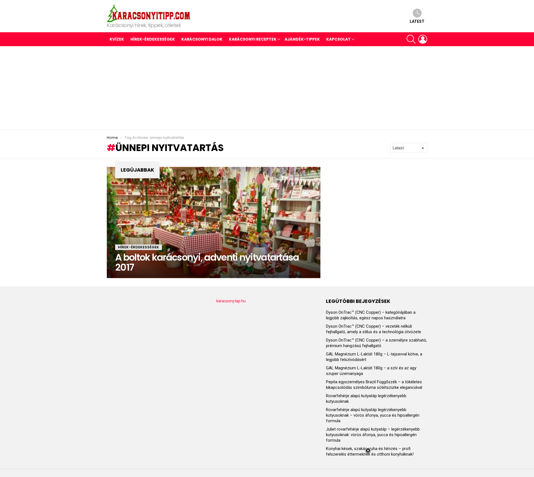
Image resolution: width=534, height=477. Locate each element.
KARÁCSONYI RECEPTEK (252, 39)
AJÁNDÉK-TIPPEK (302, 39)
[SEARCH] (411, 39)
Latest (417, 21)
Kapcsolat (338, 39)
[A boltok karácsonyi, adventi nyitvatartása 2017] (213, 222)
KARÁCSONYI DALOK (201, 39)
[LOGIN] (422, 39)
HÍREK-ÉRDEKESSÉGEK (152, 39)
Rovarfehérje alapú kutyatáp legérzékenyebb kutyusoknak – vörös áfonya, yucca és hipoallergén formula (372, 415)
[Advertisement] (267, 88)
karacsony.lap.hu (231, 301)
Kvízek (117, 39)
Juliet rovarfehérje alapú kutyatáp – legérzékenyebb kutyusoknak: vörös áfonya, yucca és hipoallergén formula (373, 435)
